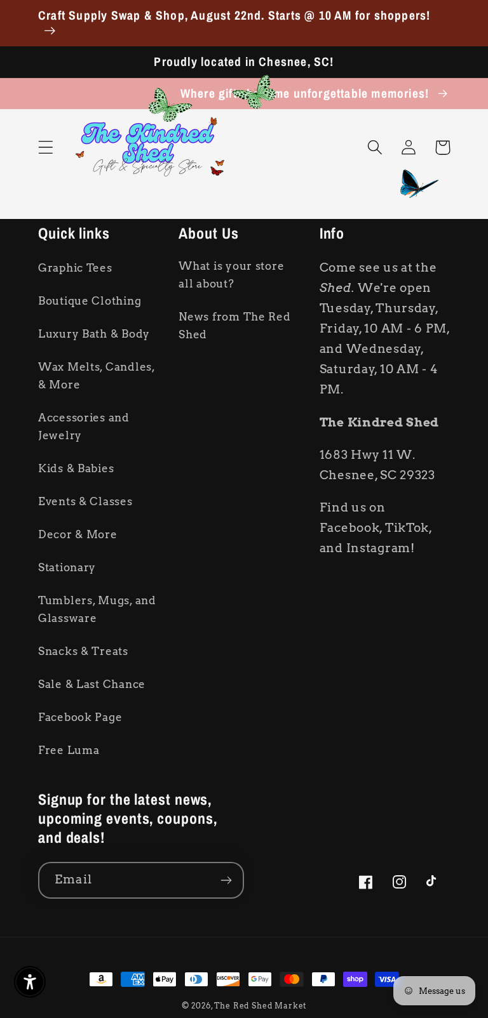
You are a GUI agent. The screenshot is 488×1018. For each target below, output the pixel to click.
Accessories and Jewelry (84, 426)
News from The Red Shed (234, 325)
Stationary (67, 567)
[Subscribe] (226, 880)
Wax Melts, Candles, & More (96, 375)
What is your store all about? (231, 275)
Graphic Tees (75, 267)
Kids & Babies (76, 468)
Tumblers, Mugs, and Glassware (97, 609)
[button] (46, 147)
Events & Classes (85, 501)
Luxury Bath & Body (94, 333)
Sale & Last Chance (92, 684)
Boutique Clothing (89, 300)
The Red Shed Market (260, 1005)
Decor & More (78, 534)
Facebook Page (80, 717)
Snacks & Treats (83, 651)
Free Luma (68, 750)
